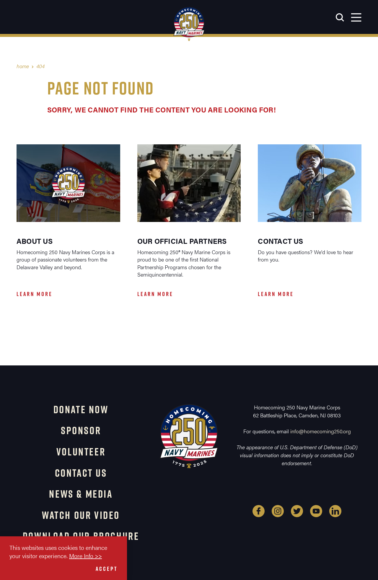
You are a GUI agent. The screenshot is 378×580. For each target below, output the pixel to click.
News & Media (81, 493)
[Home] (189, 24)
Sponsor (81, 430)
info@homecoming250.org (320, 431)
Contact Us (81, 472)
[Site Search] (340, 17)
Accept (107, 569)
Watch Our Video (81, 515)
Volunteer (80, 451)
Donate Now (81, 409)
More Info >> (85, 555)
